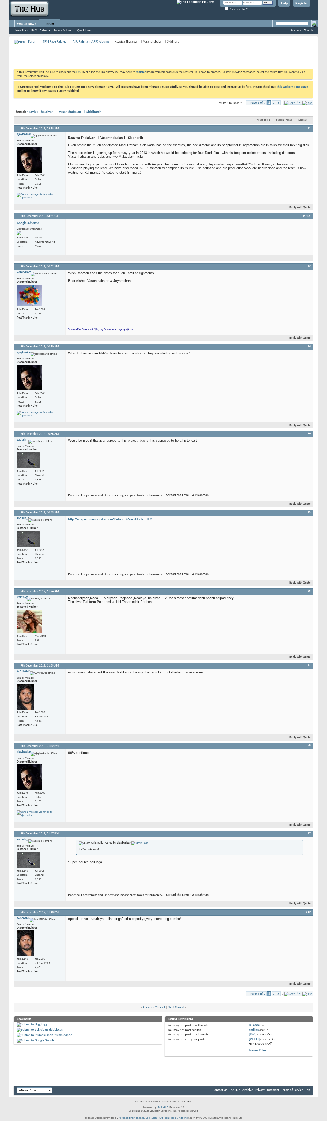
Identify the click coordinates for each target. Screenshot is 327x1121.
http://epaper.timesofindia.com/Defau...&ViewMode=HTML (111, 519)
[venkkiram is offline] (29, 295)
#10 (308, 911)
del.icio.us (56, 1029)
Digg (44, 1024)
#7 (309, 665)
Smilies (254, 1030)
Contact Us (220, 1090)
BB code (254, 1025)
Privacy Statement (267, 1090)
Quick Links (84, 30)
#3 (309, 346)
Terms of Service (292, 1090)
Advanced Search (302, 30)
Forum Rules (257, 1050)
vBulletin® (163, 1107)
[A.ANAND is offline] (25, 697)
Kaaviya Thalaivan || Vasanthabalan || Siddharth (64, 112)
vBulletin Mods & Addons (173, 1118)
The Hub (234, 1090)
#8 (309, 745)
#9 (309, 833)
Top (307, 1090)
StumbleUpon (63, 1035)
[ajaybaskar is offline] (29, 160)
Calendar (45, 30)
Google (49, 1040)
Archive (247, 1090)
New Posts (22, 30)
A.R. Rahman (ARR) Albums (91, 41)
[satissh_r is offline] (28, 460)
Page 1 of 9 (257, 102)
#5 (309, 512)
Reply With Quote (300, 207)
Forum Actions (63, 30)
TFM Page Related (55, 41)
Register (301, 3)
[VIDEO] (254, 1039)
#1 (309, 128)
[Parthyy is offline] (29, 621)
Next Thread (176, 1007)
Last (299, 102)
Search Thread (284, 120)
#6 (309, 591)
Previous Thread (154, 1007)
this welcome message (292, 87)
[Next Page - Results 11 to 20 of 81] (289, 102)
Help (284, 3)
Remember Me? (238, 9)
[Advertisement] (107, 56)
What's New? (26, 24)
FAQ (34, 30)
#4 (309, 433)
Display (302, 120)
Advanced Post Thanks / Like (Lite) (138, 1118)
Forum (49, 24)
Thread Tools (262, 120)
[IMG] (252, 1034)
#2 (309, 266)
